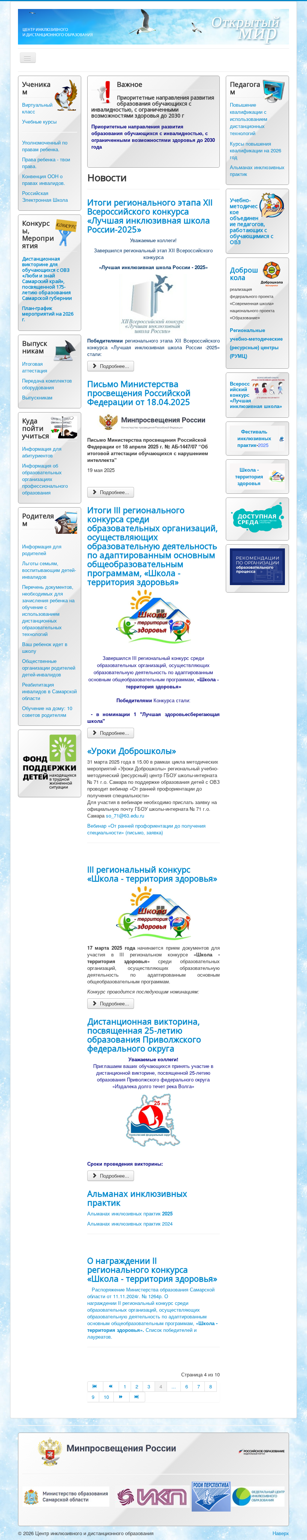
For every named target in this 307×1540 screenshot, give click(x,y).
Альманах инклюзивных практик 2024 (130, 1223)
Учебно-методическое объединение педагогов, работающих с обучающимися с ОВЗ (251, 221)
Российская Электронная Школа (45, 196)
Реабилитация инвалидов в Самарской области (49, 691)
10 (106, 1396)
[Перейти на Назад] (111, 1386)
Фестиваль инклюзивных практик (254, 438)
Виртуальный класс (37, 108)
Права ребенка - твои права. (46, 163)
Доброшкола (244, 273)
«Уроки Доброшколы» (131, 750)
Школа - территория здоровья (249, 476)
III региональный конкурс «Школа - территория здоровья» (152, 874)
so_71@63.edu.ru (125, 815)
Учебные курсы (39, 121)
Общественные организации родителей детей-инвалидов (48, 667)
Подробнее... (113, 365)
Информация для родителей (41, 550)
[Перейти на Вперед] (122, 1397)
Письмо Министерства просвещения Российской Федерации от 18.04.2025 (139, 392)
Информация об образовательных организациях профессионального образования (45, 479)
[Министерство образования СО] (65, 1495)
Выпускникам (37, 397)
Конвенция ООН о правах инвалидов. (43, 179)
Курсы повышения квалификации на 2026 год (255, 150)
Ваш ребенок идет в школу (44, 647)
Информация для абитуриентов (41, 452)
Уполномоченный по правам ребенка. (44, 146)
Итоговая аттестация (34, 367)
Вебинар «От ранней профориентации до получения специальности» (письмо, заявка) (146, 829)
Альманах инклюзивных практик (137, 1198)
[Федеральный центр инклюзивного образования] (258, 1495)
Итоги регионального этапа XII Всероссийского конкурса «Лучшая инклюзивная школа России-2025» (150, 216)
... (173, 1386)
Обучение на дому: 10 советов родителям (47, 711)
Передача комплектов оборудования (47, 384)
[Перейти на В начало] (95, 1386)
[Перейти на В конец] (137, 1397)
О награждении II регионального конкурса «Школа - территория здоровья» (152, 1269)
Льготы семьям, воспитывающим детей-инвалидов (49, 570)
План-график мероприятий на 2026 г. (47, 314)
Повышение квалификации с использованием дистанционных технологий (248, 119)
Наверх (281, 1533)
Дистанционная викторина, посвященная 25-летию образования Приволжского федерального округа (144, 1035)
